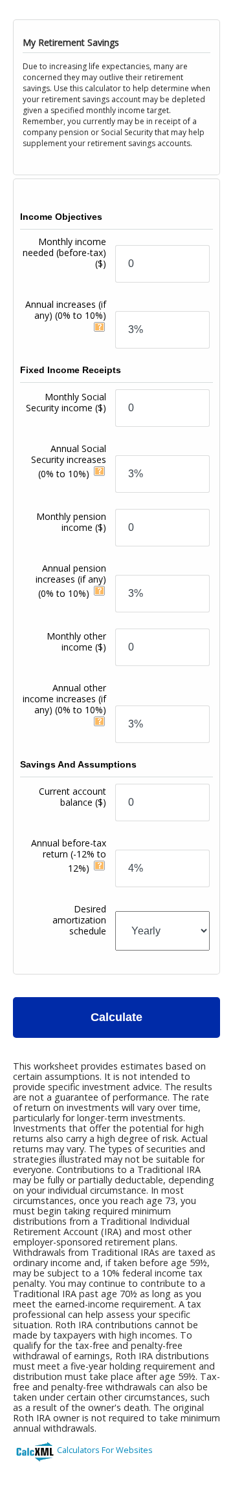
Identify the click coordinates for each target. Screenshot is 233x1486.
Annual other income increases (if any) (64, 699)
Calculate (116, 1017)
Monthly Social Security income (66, 402)
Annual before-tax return (68, 855)
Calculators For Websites (105, 1450)
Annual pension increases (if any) (71, 580)
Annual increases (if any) (65, 309)
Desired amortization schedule (79, 920)
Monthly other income (76, 641)
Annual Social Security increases (68, 461)
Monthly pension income (71, 521)
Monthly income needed (64, 252)
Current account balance (72, 796)
